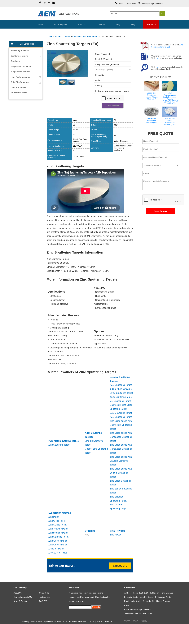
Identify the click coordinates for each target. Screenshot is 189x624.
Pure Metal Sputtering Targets (85, 36)
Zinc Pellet (53, 517)
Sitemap (108, 621)
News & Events (20, 601)
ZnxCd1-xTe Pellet (57, 553)
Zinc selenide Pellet (58, 533)
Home (40, 24)
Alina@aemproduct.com (152, 3)
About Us (18, 593)
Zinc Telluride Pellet (58, 529)
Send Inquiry (113, 106)
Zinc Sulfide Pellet (57, 525)
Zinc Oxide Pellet (57, 521)
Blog (118, 24)
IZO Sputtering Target (120, 401)
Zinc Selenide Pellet (58, 537)
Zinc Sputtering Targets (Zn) (167, 46)
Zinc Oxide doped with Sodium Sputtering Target (121, 473)
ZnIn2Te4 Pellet (56, 549)
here (157, 58)
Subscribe (96, 607)
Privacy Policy (96, 621)
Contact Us (151, 24)
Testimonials (44, 597)
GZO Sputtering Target (121, 413)
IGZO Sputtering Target (121, 397)
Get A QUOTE (120, 566)
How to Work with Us (23, 597)
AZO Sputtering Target (121, 385)
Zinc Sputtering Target (59, 445)
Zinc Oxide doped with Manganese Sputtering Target (121, 437)
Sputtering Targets (62, 36)
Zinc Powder (116, 535)
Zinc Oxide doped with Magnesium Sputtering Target (121, 425)
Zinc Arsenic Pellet (57, 541)
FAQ (133, 24)
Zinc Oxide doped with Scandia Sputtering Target (121, 461)
